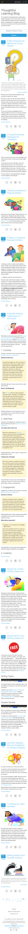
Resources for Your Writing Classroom (15, 637)
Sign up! (14, 925)
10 (9, 901)
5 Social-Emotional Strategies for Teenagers (15, 137)
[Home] (2, 2)
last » (21, 901)
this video (8, 393)
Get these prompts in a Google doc (9, 355)
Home (14, 909)
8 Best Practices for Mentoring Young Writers (16, 43)
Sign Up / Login (17, 1)
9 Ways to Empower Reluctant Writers (16, 238)
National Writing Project (6, 339)
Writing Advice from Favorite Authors (16, 856)
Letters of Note (5, 221)
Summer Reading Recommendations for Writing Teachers (16, 745)
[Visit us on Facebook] (11, 930)
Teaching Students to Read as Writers (16, 191)
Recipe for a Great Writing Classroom (15, 570)
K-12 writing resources (6, 785)
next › (18, 901)
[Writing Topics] (14, 680)
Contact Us (14, 914)
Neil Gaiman (24, 884)
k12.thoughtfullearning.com (7, 696)
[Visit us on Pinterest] (17, 930)
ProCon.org (18, 432)
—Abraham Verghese (22, 92)
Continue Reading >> (6, 122)
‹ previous (7, 899)
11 (12, 901)
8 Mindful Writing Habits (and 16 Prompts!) (14, 316)
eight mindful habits (21, 339)
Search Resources (14, 911)
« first (3, 899)
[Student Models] (14, 706)
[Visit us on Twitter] (14, 930)
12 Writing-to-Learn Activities (16, 805)
